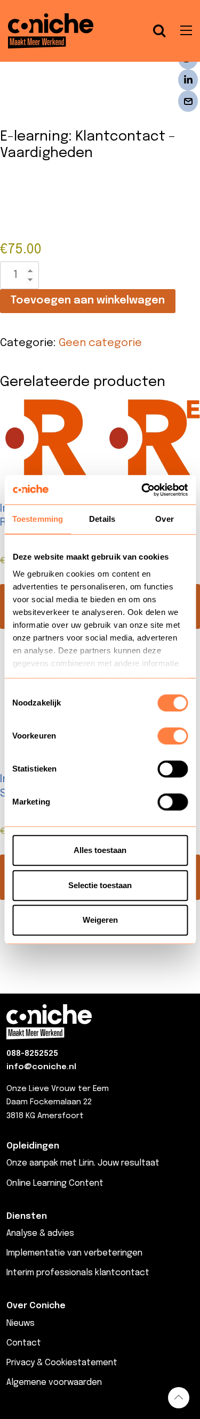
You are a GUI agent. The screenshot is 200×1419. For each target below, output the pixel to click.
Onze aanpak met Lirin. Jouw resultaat (82, 1163)
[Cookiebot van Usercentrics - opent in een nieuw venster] (142, 490)
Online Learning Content (54, 1183)
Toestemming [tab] (37, 518)
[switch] (172, 735)
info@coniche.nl (41, 1067)
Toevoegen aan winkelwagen (88, 300)
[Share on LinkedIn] (188, 80)
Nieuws (20, 1323)
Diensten (26, 1216)
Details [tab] (102, 518)
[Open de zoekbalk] (159, 30)
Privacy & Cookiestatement (61, 1362)
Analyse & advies (40, 1233)
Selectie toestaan (100, 885)
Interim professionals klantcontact (77, 1272)
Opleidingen (32, 1146)
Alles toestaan (100, 850)
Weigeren (100, 919)
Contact (23, 1343)
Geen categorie (100, 343)
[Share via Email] (188, 101)
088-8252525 (32, 1053)
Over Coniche (36, 1305)
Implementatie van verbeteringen (74, 1253)
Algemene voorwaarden (54, 1382)
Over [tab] (164, 518)
